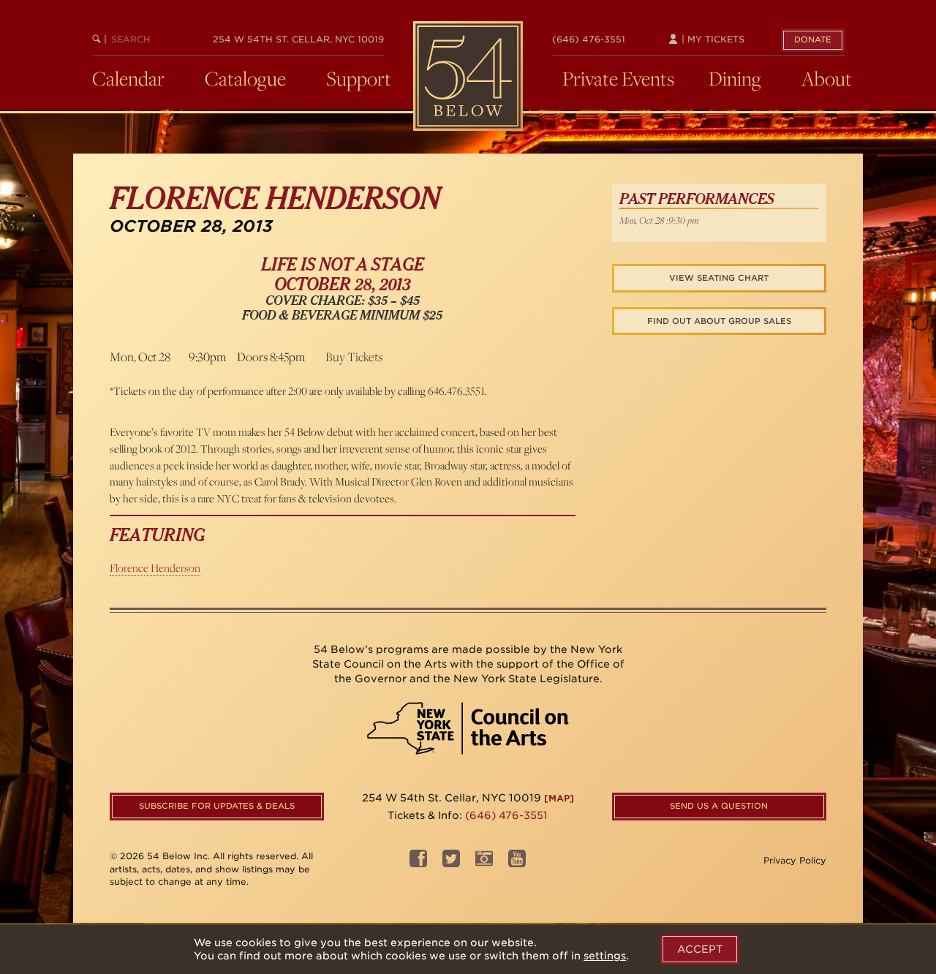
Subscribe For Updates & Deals (217, 806)
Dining (735, 78)
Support (358, 78)
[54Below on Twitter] (451, 862)
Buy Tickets (353, 357)
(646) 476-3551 (588, 39)
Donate (812, 39)
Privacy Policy (794, 860)
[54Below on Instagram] (484, 862)
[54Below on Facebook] (418, 862)
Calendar (128, 78)
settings (605, 956)
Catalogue (245, 78)
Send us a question (719, 806)
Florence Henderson (155, 567)
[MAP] (559, 798)
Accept (699, 949)
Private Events (618, 78)
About (826, 78)
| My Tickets (711, 39)
